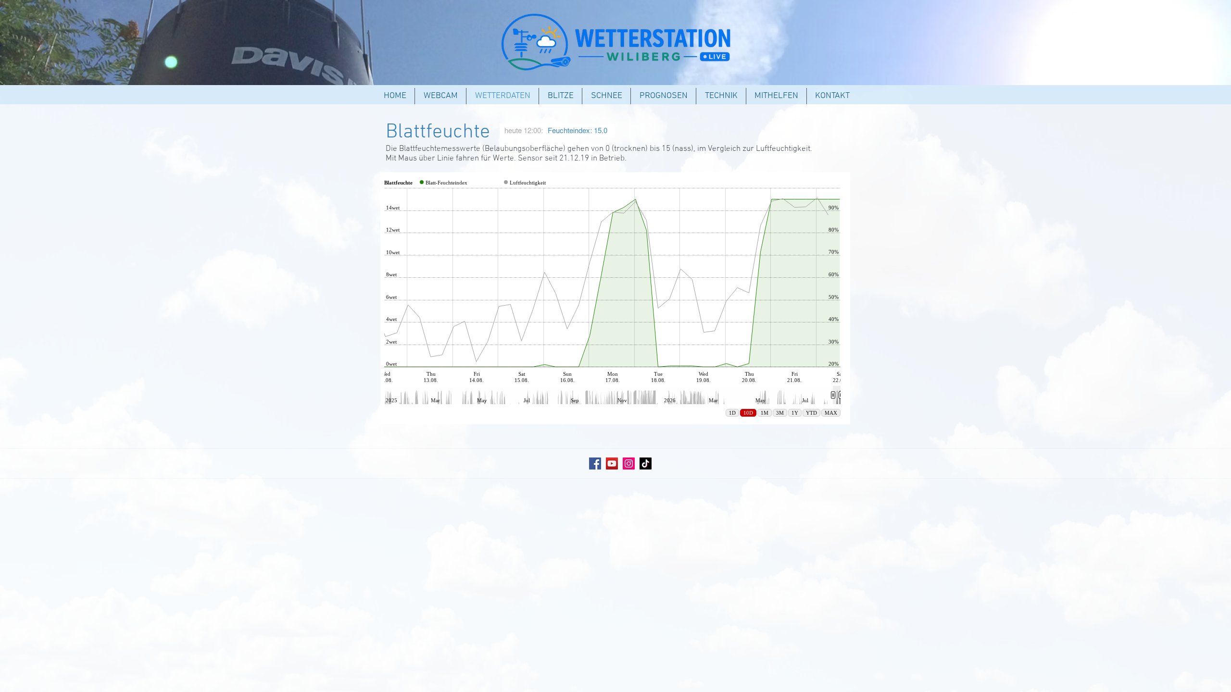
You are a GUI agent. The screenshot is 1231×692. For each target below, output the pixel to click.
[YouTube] (612, 463)
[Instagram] (629, 463)
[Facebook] (595, 463)
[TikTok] (646, 463)
